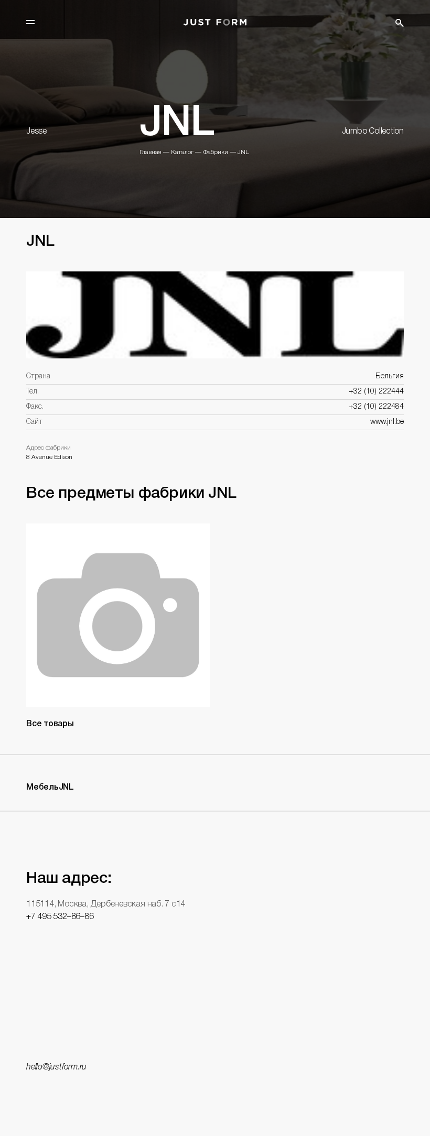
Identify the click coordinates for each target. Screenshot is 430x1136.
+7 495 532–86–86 (59, 917)
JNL (243, 152)
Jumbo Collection (373, 131)
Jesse (36, 131)
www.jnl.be (387, 422)
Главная (150, 152)
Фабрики (215, 152)
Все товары (50, 724)
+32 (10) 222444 (376, 391)
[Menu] (30, 22)
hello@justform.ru (56, 1067)
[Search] (399, 23)
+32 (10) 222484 (376, 406)
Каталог (182, 152)
